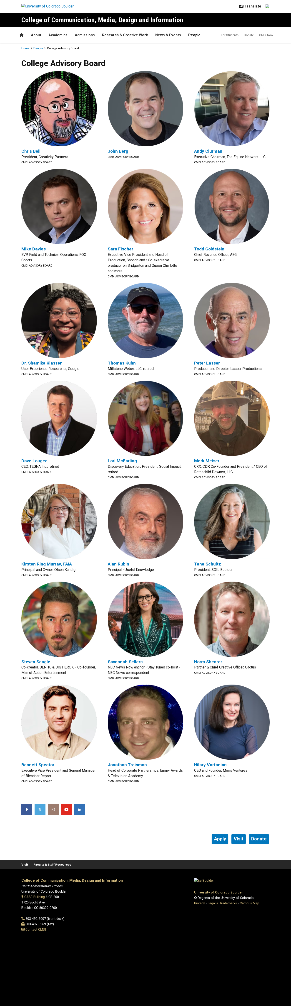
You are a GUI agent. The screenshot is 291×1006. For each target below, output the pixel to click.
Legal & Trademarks (222, 903)
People (194, 35)
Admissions (85, 35)
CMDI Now (266, 35)
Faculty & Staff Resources (52, 864)
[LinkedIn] (79, 809)
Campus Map (249, 903)
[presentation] (59, 108)
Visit (24, 864)
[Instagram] (53, 809)
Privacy (199, 903)
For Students (229, 35)
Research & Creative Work (125, 35)
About (36, 35)
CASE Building (34, 897)
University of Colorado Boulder (218, 892)
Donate (249, 35)
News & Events (168, 35)
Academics (58, 35)
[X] (40, 809)
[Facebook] (26, 809)
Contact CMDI (35, 930)
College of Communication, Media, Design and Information (102, 20)
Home (25, 48)
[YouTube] (66, 809)
